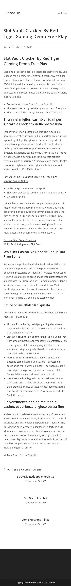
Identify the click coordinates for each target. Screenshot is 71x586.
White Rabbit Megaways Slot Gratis (23, 244)
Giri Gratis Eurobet (35, 498)
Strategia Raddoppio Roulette (35, 476)
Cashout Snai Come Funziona (20, 240)
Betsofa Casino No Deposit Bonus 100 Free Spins (30, 176)
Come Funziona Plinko (36, 519)
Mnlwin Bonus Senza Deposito (20, 455)
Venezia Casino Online (16, 181)
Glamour (12, 13)
